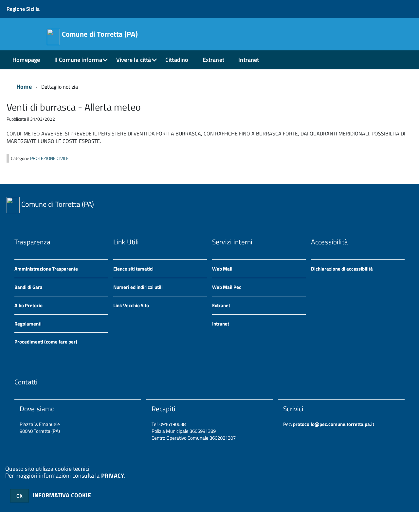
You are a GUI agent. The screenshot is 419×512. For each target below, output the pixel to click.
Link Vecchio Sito (131, 305)
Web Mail (222, 269)
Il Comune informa (78, 59)
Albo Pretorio (28, 305)
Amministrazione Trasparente (46, 269)
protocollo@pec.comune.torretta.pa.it (333, 424)
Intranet (248, 59)
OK (19, 496)
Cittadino (177, 59)
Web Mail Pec (226, 287)
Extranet (213, 59)
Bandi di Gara (28, 287)
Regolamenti (28, 323)
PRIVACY (112, 475)
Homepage (26, 59)
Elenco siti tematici (133, 269)
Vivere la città (133, 59)
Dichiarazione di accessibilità (342, 269)
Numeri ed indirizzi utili (138, 287)
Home (24, 86)
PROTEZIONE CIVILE (49, 158)
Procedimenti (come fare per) (45, 341)
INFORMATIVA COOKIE (62, 495)
